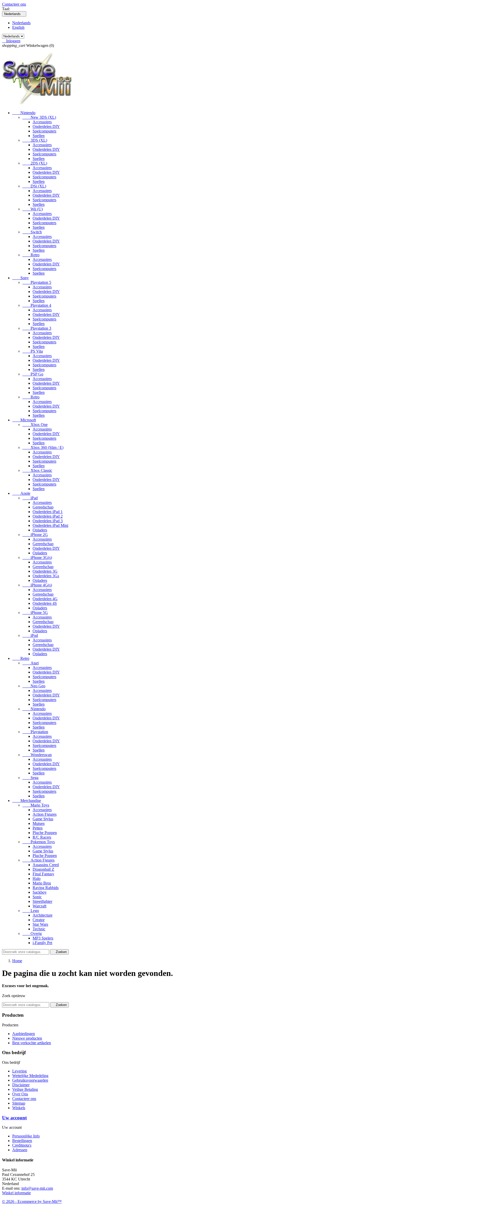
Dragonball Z (43, 869)
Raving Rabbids (46, 887)
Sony (20, 278)
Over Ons (20, 1094)
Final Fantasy (43, 874)
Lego (30, 910)
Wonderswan (37, 755)
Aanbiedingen (23, 1033)
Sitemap (18, 1103)
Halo (36, 878)
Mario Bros (42, 883)
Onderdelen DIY (46, 126)
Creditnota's (21, 1145)
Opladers (40, 530)
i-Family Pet (42, 943)
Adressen (19, 1150)
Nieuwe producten (27, 1038)
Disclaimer (21, 1085)
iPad (30, 498)
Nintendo (23, 113)
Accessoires (42, 122)
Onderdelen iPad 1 (48, 511)
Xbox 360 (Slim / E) (42, 447)
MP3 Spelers (43, 938)
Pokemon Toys (38, 842)
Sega (30, 777)
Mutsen (39, 823)
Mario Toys (35, 805)
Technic (39, 929)
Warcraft (39, 906)
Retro (30, 255)
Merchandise (26, 800)
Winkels (18, 1108)
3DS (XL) (34, 140)
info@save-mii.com (37, 1188)
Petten (38, 828)
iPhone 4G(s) (37, 585)
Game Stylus (43, 819)
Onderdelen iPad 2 (48, 516)
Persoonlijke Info (26, 1136)
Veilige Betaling (25, 1089)
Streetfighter (42, 901)
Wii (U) (32, 209)
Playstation (35, 732)
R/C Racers (42, 837)
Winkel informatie (16, 1193)
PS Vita (32, 351)
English (18, 27)
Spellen (39, 135)
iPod (30, 635)
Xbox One (35, 424)
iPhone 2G (35, 534)
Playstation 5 (36, 282)
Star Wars (40, 924)
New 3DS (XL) (39, 117)
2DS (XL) (34, 163)
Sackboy (40, 892)
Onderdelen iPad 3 (48, 521)
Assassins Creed (46, 865)
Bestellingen (22, 1140)
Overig (32, 933)
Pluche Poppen (45, 832)
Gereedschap (43, 507)
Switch (32, 232)
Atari (30, 663)
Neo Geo (33, 686)
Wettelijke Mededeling (30, 1075)
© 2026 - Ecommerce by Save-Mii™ (32, 1201)
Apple (21, 493)
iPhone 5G (35, 612)
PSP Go (32, 374)
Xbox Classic (37, 470)
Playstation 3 (36, 328)
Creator (39, 920)
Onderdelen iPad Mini (50, 525)
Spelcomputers (44, 131)
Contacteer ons (14, 4)
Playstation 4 (36, 305)
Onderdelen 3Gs (46, 576)
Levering (19, 1071)
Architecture (42, 915)
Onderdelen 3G (45, 571)
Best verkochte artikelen (31, 1043)
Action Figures (45, 814)
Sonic (37, 897)
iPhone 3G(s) (37, 557)
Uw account (14, 1117)
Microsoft (24, 420)
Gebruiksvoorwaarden (30, 1080)
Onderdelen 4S (45, 603)
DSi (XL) (34, 186)
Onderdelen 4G (45, 599)
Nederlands (21, 23)
